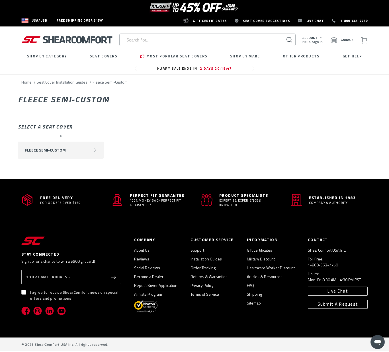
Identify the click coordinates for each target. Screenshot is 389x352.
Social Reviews (147, 268)
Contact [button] (318, 240)
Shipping (254, 294)
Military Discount (261, 259)
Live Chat (337, 291)
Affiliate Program (148, 294)
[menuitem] (34, 20)
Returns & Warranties (209, 276)
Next (254, 71)
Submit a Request (338, 304)
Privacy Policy (202, 285)
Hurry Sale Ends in (194, 68)
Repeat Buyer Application (155, 285)
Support (197, 250)
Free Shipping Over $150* (80, 20)
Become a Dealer (148, 276)
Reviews (141, 259)
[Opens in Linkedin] (49, 311)
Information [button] (262, 240)
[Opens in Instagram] (37, 311)
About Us (142, 250)
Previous (137, 71)
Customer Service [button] (212, 240)
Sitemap (254, 303)
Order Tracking (203, 268)
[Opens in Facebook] (25, 311)
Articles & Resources (264, 276)
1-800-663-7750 (323, 265)
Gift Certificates (259, 250)
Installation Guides (206, 259)
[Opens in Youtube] (61, 311)
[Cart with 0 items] (364, 40)
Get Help (352, 56)
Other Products (301, 56)
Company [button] (144, 240)
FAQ (250, 285)
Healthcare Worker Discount (271, 268)
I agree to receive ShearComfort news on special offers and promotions (74, 295)
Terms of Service (205, 294)
